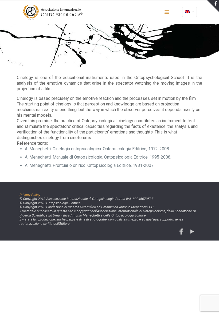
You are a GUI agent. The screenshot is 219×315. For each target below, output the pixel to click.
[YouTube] (192, 231)
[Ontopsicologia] (53, 12)
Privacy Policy (29, 195)
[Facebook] (181, 231)
